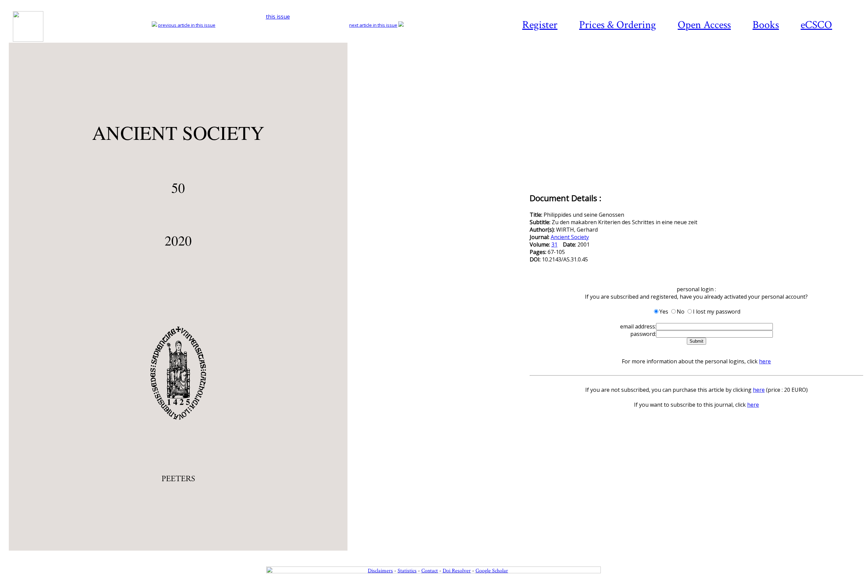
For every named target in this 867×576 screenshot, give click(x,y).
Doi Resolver (457, 570)
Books (766, 25)
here (765, 361)
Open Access (704, 25)
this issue (278, 16)
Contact (429, 570)
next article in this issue (373, 25)
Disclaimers (380, 570)
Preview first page (268, 554)
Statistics (407, 570)
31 (554, 244)
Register (539, 25)
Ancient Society (570, 237)
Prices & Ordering (617, 25)
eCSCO (816, 25)
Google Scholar (491, 570)
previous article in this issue (186, 25)
